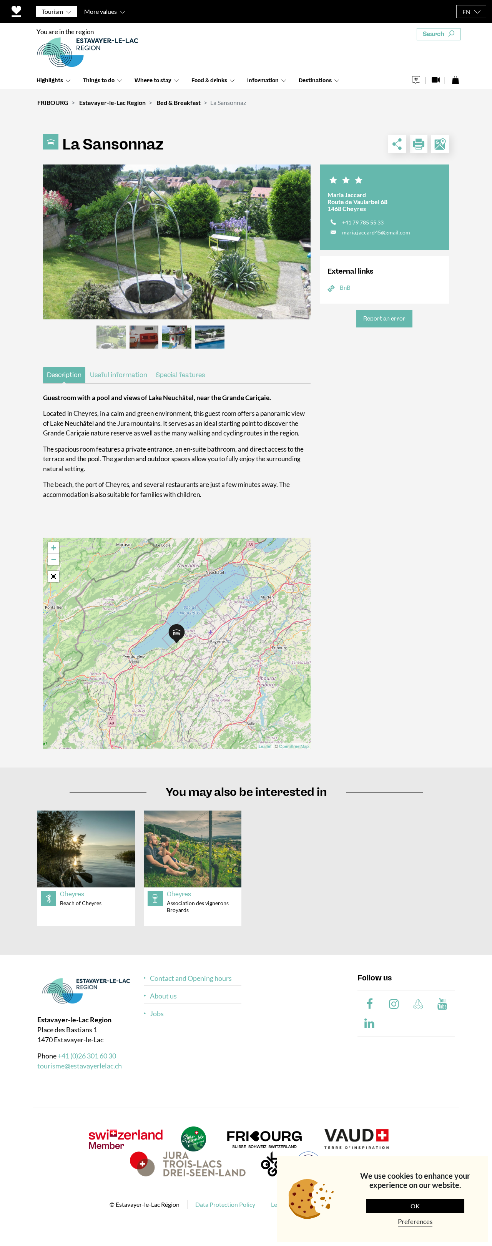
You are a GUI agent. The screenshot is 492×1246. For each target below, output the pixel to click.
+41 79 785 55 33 (363, 222)
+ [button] (53, 548)
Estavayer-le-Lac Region (112, 102)
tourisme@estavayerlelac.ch (79, 1066)
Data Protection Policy (225, 1204)
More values (100, 11)
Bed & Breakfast (178, 102)
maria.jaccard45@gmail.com (376, 232)
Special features (180, 375)
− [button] (53, 559)
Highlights (50, 80)
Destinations (315, 80)
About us (163, 996)
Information (263, 80)
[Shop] (455, 77)
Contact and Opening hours (191, 978)
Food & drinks (209, 80)
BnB (345, 287)
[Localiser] (440, 144)
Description (64, 375)
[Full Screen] (53, 576)
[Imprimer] (418, 144)
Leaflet (265, 746)
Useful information (118, 375)
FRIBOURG (52, 102)
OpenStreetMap (294, 746)
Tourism (52, 11)
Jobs (157, 1014)
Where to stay (153, 80)
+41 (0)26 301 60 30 (87, 1056)
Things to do (99, 80)
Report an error (384, 318)
